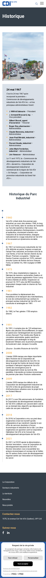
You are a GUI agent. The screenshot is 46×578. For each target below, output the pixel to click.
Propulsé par (7, 574)
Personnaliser (33, 558)
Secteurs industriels (10, 488)
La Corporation (8, 482)
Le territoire (7, 493)
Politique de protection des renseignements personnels (20, 571)
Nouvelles (6, 499)
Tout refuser (13, 558)
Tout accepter (23, 564)
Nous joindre (7, 505)
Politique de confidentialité (11, 568)
